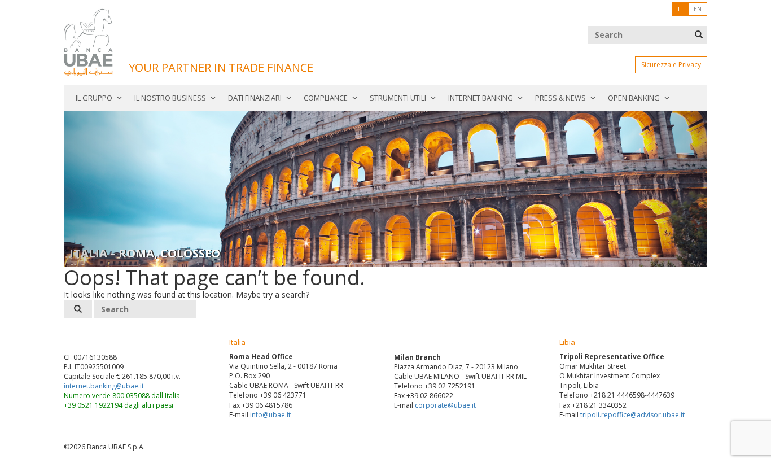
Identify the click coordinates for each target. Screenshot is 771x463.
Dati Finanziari (255, 98)
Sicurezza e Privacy (671, 64)
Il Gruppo (94, 98)
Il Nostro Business (170, 98)
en (698, 9)
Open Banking (634, 98)
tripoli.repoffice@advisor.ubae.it (632, 415)
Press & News (560, 98)
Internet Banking (480, 98)
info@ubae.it (270, 415)
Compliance (326, 98)
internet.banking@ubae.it (104, 386)
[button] (112, 189)
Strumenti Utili (398, 98)
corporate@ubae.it (445, 405)
